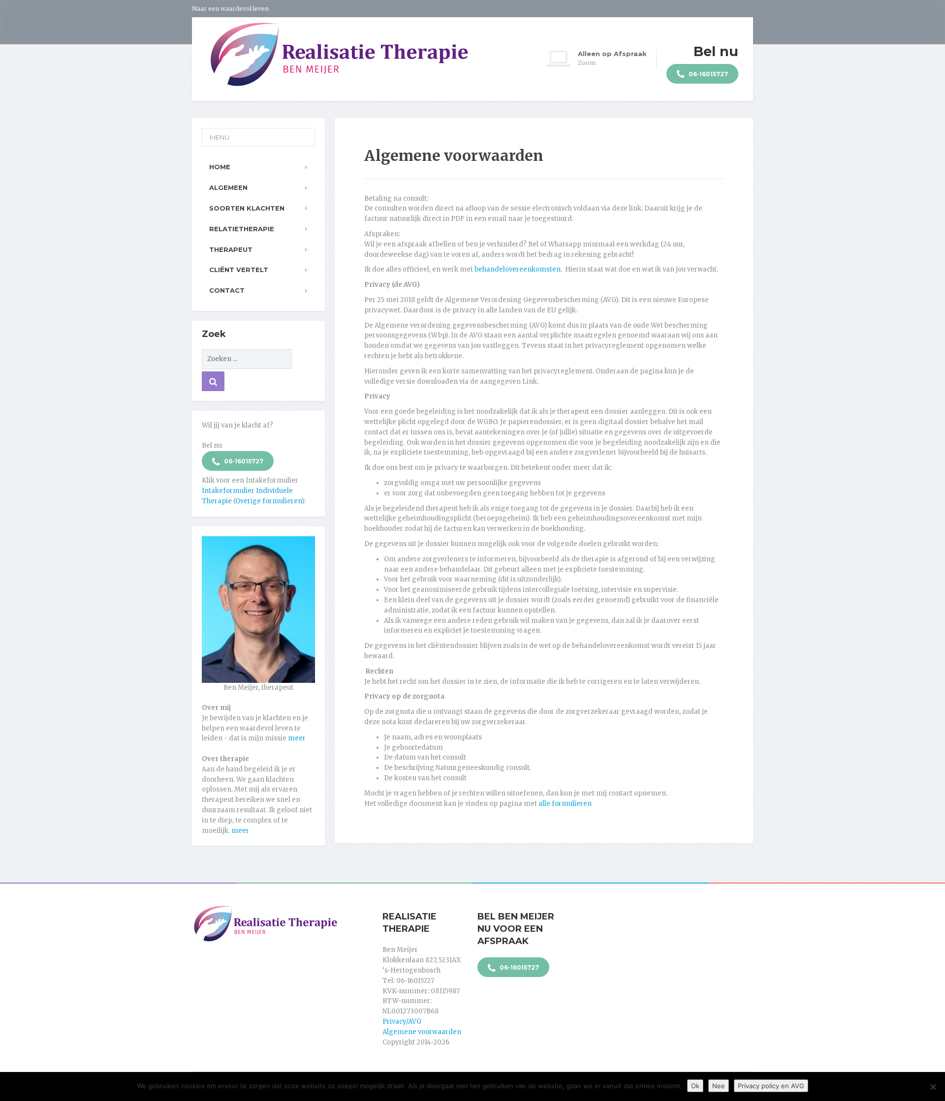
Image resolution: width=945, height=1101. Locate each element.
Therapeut (230, 249)
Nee (718, 1086)
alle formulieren (565, 803)
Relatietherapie (241, 229)
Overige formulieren (268, 501)
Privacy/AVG (401, 1021)
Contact (227, 290)
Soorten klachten (246, 208)
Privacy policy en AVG (771, 1086)
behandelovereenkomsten (517, 269)
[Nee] (933, 1087)
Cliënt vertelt (238, 270)
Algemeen (228, 187)
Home (219, 167)
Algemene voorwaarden (421, 1032)
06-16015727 (707, 74)
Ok (695, 1086)
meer (297, 738)
